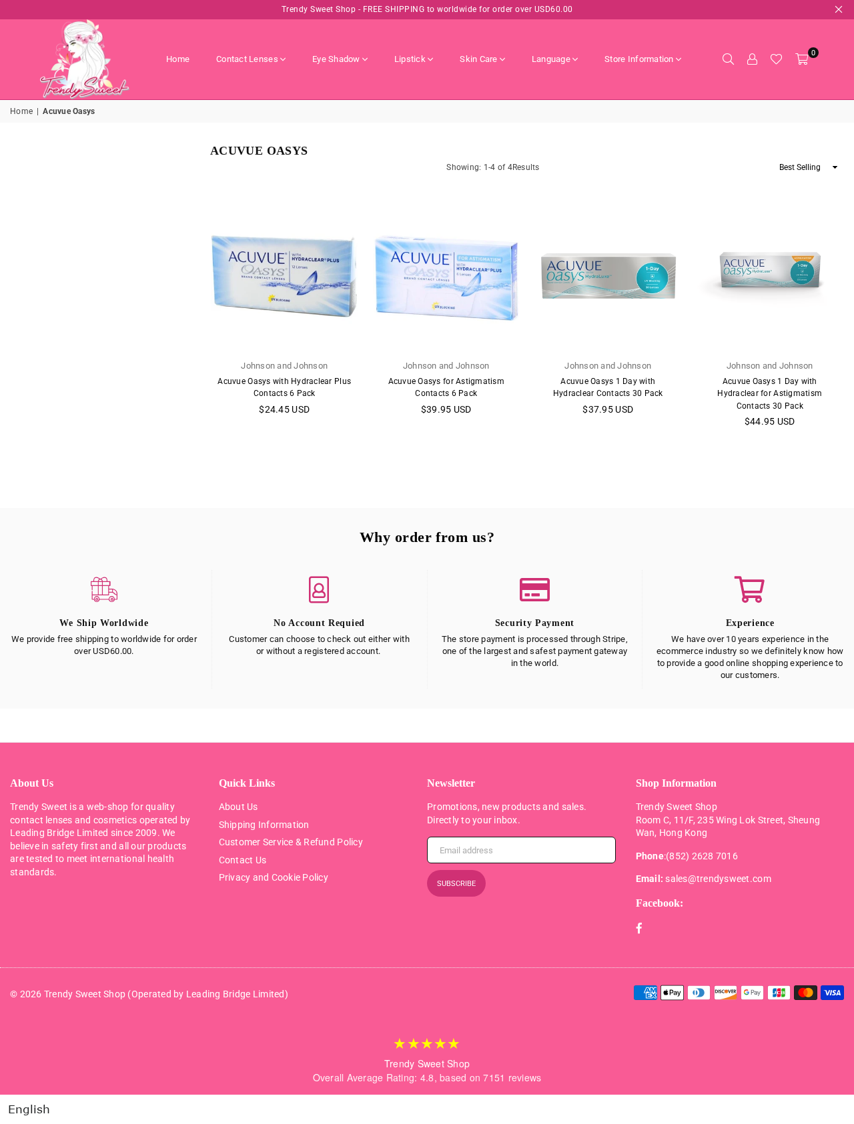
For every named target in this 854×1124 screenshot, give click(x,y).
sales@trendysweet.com (718, 878)
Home (177, 59)
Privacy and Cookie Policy (274, 877)
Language (551, 59)
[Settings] (752, 59)
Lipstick (410, 59)
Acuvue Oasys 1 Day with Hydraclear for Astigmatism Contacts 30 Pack (769, 393)
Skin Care (478, 59)
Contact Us (243, 860)
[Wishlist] (776, 59)
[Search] (728, 59)
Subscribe (456, 883)
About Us (238, 806)
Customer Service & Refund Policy (291, 842)
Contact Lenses (247, 59)
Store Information (638, 59)
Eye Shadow (336, 59)
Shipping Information (264, 824)
